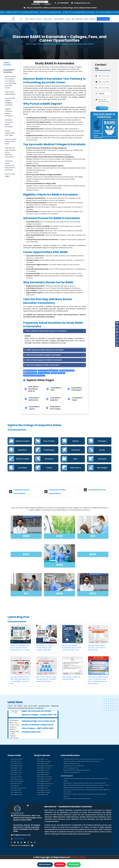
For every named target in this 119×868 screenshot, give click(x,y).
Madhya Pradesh (22, 441)
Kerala (102, 450)
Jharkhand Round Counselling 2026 (74, 766)
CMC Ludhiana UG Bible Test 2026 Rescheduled (77, 798)
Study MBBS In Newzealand (45, 783)
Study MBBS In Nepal (43, 774)
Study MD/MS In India (17, 766)
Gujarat (75, 441)
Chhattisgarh (49, 450)
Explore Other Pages (10, 175)
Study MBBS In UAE (42, 788)
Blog (73, 19)
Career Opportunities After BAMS (10, 133)
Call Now (60, 864)
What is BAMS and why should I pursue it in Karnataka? (45, 331)
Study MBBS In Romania (44, 768)
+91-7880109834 (63, 3)
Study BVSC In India (16, 763)
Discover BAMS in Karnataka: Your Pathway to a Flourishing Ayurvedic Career (10, 82)
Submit (102, 108)
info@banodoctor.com (82, 3)
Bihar (75, 459)
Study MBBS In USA (42, 759)
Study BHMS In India (16, 772)
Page (34, 44)
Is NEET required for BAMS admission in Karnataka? (44, 350)
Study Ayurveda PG (16, 777)
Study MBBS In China (43, 770)
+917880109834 (18, 839)
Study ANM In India (16, 790)
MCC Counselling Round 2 (71, 768)
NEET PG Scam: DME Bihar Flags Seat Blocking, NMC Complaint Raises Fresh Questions (46, 679)
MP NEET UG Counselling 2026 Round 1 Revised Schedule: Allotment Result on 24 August (20, 648)
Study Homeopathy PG (17, 781)
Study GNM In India (16, 792)
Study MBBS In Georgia (43, 792)
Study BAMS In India (16, 759)
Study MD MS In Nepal (43, 763)
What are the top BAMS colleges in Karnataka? (42, 355)
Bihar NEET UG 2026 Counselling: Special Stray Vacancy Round (81, 761)
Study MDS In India (16, 783)
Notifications (79, 19)
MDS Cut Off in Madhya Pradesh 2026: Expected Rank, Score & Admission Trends (71, 648)
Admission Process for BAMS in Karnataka (9, 123)
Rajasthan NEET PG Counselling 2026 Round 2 (76, 770)
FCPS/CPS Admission (17, 779)
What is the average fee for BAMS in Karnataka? (43, 360)
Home (27, 19)
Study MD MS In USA (42, 794)
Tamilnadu (75, 450)
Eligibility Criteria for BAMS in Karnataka (9, 112)
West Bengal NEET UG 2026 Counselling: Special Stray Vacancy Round (83, 759)
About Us (32, 19)
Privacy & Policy (78, 857)
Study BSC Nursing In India (18, 788)
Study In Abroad (59, 19)
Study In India (47, 19)
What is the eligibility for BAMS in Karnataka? (42, 365)
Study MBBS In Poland (43, 786)
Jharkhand (102, 459)
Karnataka (22, 468)
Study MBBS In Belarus (43, 781)
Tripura (49, 468)
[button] (11, 842)
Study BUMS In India (16, 768)
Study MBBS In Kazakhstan (44, 779)
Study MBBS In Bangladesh (45, 766)
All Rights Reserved (60, 857)
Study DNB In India (16, 770)
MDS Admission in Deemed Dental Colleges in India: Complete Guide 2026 (45, 648)
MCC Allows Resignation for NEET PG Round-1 (80, 12)
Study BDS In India (16, 761)
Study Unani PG (15, 786)
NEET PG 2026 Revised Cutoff (71, 763)
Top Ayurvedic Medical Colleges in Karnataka (10, 101)
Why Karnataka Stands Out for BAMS (10, 141)
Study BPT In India (16, 774)
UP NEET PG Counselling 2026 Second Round (47, 12)
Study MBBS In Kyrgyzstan (44, 777)
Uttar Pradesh (49, 441)
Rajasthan (22, 450)
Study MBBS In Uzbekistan (44, 761)
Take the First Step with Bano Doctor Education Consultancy (10, 152)
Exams (68, 19)
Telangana (102, 441)
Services (38, 19)
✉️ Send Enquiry (45, 864)
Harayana (49, 459)
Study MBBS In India (16, 794)
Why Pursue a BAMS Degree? (10, 93)
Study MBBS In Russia (43, 772)
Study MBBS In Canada (43, 790)
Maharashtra (75, 468)
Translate (47, 4)
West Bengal (102, 468)
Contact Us (92, 19)
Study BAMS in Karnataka (9, 71)
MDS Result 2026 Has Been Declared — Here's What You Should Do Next (97, 648)
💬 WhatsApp (74, 864)
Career (86, 19)
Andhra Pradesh (22, 459)
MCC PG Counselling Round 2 (18, 12)
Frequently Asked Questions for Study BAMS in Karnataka (10, 165)
